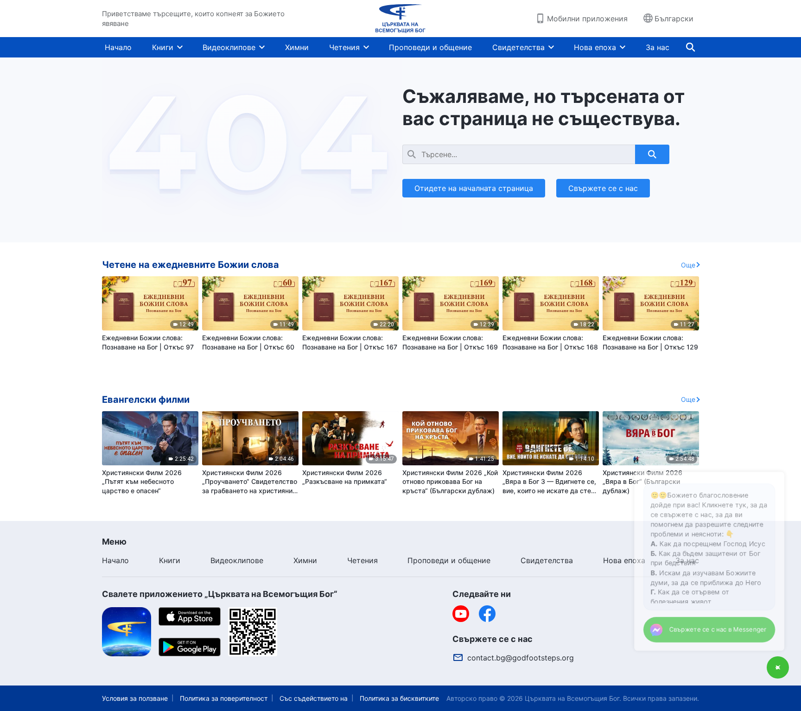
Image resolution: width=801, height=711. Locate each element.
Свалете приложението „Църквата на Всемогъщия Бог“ (219, 594)
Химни (297, 47)
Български (674, 18)
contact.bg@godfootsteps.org (520, 657)
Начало (118, 47)
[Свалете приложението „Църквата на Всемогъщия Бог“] (126, 630)
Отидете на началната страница (473, 188)
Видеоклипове (229, 47)
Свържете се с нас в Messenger (707, 627)
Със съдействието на (314, 698)
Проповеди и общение (430, 47)
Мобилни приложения (587, 18)
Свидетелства (518, 47)
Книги (162, 47)
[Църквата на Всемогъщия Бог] (400, 18)
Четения (344, 47)
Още (688, 265)
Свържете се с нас (603, 188)
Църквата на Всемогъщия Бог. (573, 698)
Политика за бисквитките (399, 698)
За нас (657, 47)
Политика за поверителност (223, 698)
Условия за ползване (135, 698)
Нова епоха (595, 47)
